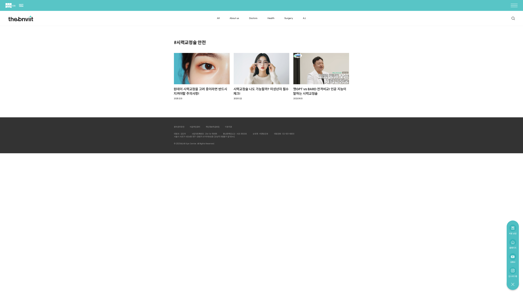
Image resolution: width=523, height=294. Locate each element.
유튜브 (512, 262)
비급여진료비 (195, 126)
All (218, 18)
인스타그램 (512, 276)
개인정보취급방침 (213, 126)
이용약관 (228, 126)
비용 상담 (513, 233)
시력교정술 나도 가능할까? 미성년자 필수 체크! (261, 91)
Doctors (253, 18)
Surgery (288, 18)
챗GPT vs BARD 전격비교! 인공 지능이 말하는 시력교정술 (319, 91)
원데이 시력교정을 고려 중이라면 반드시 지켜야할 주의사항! (200, 91)
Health (270, 18)
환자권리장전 (179, 126)
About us (234, 18)
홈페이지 (512, 247)
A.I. (304, 18)
